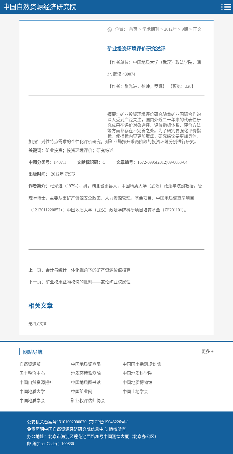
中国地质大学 (32, 391)
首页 (133, 29)
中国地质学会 (32, 400)
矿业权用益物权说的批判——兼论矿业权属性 (88, 282)
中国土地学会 (135, 391)
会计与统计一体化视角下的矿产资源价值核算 (88, 270)
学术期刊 (150, 29)
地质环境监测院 (86, 373)
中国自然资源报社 (36, 382)
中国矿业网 (81, 391)
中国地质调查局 (86, 364)
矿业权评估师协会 (88, 400)
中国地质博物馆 (137, 382)
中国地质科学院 (137, 373)
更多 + (207, 351)
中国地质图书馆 (86, 382)
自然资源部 (30, 364)
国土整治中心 (32, 373)
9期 (185, 29)
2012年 (170, 29)
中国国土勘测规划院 (142, 364)
